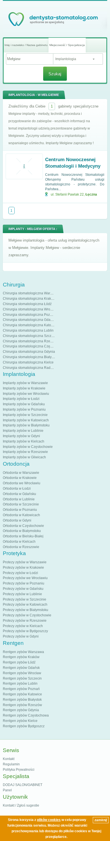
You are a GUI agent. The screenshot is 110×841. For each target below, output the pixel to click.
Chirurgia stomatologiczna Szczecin (30, 336)
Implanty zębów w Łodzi (21, 399)
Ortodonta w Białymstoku (22, 531)
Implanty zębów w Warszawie (25, 383)
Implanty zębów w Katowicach (26, 420)
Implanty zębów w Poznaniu (24, 409)
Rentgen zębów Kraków (21, 657)
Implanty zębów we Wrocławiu (26, 394)
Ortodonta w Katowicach (21, 515)
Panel (7, 790)
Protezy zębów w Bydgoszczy (25, 631)
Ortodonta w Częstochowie (23, 526)
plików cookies (49, 820)
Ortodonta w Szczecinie (21, 504)
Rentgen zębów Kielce (20, 721)
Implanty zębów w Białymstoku (26, 425)
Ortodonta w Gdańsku (19, 494)
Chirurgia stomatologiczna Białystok (30, 357)
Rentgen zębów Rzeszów (22, 705)
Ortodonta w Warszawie (21, 473)
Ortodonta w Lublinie (19, 499)
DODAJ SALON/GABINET (22, 785)
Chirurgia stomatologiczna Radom (29, 368)
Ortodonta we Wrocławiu (21, 483)
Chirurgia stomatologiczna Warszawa (31, 293)
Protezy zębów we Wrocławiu (25, 578)
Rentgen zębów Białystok (22, 700)
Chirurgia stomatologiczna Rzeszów (30, 341)
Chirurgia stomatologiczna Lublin (28, 330)
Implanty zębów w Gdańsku (24, 404)
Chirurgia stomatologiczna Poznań (29, 315)
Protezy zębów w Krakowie (23, 568)
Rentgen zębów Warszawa (23, 652)
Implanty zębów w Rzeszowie (25, 452)
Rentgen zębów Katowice (22, 694)
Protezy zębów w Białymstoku (25, 610)
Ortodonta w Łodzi (17, 488)
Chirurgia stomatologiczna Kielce (28, 362)
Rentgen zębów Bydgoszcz (24, 726)
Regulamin (11, 764)
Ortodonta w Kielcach (19, 542)
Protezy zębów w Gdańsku (23, 589)
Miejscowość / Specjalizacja (67, 45)
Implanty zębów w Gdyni (21, 436)
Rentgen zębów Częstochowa (26, 715)
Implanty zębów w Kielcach (23, 441)
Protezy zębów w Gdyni (21, 636)
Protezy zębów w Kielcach (23, 626)
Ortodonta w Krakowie (20, 478)
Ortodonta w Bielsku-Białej (23, 536)
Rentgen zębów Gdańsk (21, 668)
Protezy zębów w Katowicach (25, 604)
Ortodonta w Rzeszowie (21, 547)
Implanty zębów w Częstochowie (28, 447)
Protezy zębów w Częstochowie (27, 615)
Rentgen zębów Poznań (21, 689)
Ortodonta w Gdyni (17, 520)
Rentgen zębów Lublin (20, 683)
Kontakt (8, 759)
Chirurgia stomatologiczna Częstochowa (34, 346)
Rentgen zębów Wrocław (22, 673)
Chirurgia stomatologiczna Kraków (29, 299)
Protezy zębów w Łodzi (20, 573)
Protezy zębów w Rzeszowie (25, 621)
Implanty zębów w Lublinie (23, 431)
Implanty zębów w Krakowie (24, 388)
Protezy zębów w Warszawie (25, 562)
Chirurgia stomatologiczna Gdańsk (29, 320)
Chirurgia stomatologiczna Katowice (30, 325)
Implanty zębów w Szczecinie (25, 415)
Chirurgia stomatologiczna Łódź (27, 304)
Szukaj (55, 73)
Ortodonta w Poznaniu (20, 510)
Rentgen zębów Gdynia (21, 710)
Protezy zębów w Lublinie (22, 594)
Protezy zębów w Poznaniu (23, 583)
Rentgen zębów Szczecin (22, 678)
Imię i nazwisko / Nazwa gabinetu (26, 45)
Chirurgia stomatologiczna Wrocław (30, 309)
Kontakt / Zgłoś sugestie (21, 805)
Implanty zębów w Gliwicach (24, 457)
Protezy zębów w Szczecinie (24, 599)
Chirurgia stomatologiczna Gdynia (29, 352)
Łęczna (91, 194)
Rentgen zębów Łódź (19, 662)
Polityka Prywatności (18, 770)
